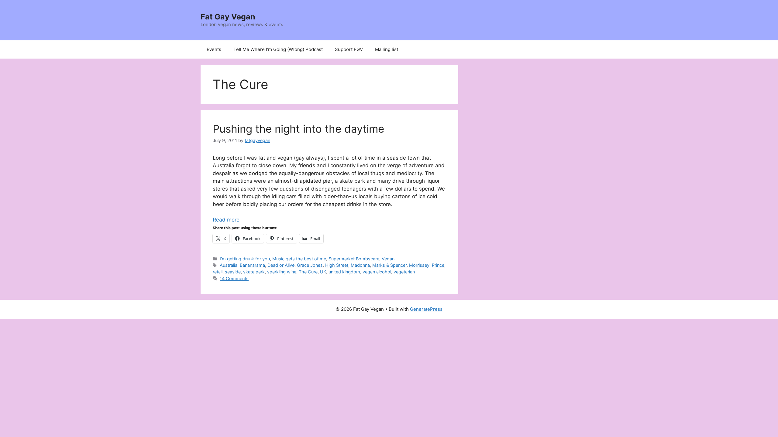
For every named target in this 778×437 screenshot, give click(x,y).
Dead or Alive (280, 265)
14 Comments (234, 278)
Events (214, 49)
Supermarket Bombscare (354, 258)
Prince (438, 265)
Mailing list (386, 49)
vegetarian (404, 271)
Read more (226, 220)
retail (217, 271)
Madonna (360, 265)
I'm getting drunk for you (245, 258)
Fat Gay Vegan (228, 16)
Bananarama (252, 265)
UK (323, 271)
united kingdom (344, 271)
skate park (254, 271)
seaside (233, 271)
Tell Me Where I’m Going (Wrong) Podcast (278, 49)
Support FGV (349, 49)
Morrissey (419, 265)
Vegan (388, 258)
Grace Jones (310, 265)
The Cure (308, 271)
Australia (228, 265)
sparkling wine (281, 271)
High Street (336, 265)
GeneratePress (426, 309)
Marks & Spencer (389, 265)
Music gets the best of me (299, 258)
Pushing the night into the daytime (298, 128)
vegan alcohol (377, 271)
